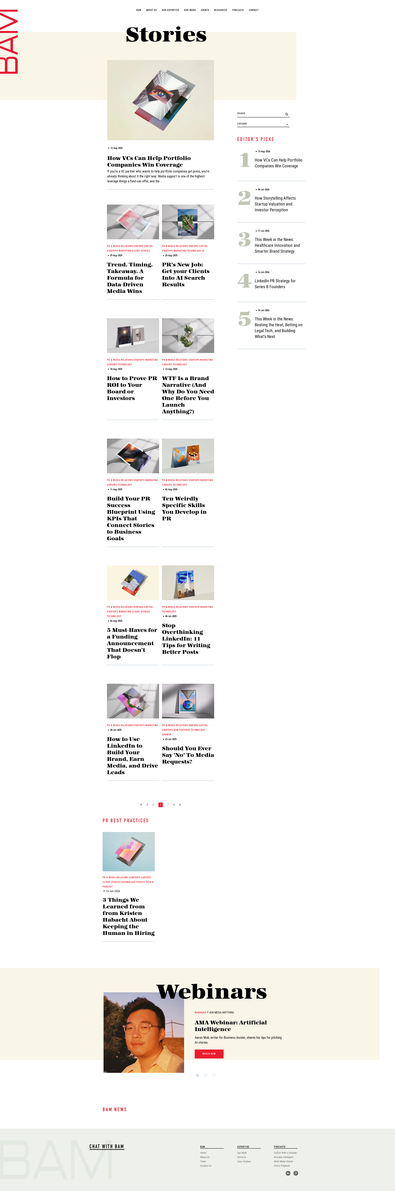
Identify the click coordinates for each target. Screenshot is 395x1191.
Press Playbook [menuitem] (282, 1165)
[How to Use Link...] (133, 701)
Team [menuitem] (203, 1161)
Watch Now (209, 1054)
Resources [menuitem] (220, 10)
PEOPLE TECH (143, 882)
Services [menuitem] (241, 1157)
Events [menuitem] (205, 10)
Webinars (200, 1012)
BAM (176, 730)
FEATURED (184, 730)
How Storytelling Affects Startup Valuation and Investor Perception (275, 204)
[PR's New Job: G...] (188, 222)
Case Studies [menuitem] (244, 1161)
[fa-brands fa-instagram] (296, 1173)
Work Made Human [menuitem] (283, 1161)
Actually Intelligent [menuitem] (283, 1157)
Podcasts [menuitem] (238, 10)
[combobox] (263, 113)
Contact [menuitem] (254, 10)
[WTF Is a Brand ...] (188, 335)
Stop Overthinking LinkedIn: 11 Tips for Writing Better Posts (186, 638)
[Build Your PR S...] (133, 456)
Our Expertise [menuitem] (170, 10)
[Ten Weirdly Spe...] (188, 456)
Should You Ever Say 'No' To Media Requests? (188, 755)
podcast (108, 887)
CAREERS (112, 364)
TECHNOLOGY (194, 251)
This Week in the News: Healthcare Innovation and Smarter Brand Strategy (277, 245)
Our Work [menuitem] (190, 10)
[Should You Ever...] (188, 701)
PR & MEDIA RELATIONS (120, 246)
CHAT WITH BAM (106, 1147)
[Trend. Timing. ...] (133, 222)
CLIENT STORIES (141, 251)
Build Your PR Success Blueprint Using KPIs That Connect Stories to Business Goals (131, 518)
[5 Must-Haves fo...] (133, 582)
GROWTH (166, 734)
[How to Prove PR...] (133, 335)
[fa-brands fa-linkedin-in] (288, 1173)
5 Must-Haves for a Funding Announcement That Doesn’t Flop (132, 643)
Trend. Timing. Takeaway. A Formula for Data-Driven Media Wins (130, 277)
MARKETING (125, 251)
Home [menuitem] (203, 1152)
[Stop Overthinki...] (188, 582)
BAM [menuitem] (138, 10)
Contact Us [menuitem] (205, 1165)
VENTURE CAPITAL (143, 246)
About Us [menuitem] (151, 10)
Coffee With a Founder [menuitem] (285, 1152)
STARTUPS (112, 251)
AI (203, 251)
